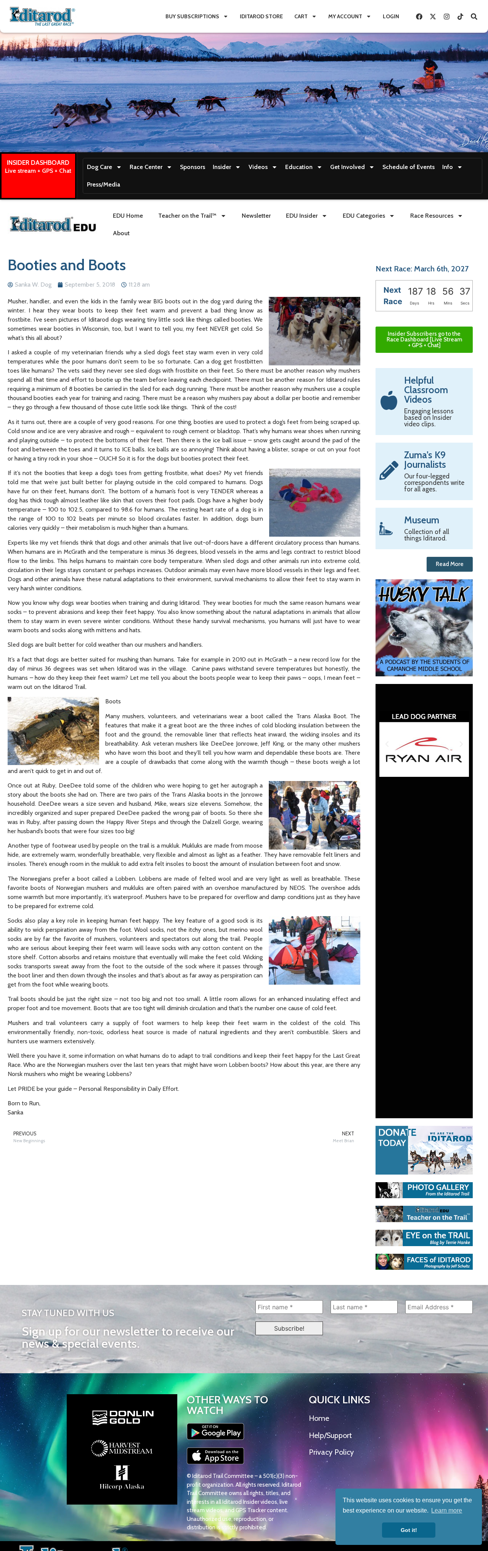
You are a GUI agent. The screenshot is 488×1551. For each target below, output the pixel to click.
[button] (387, 744)
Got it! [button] (409, 1530)
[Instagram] (446, 16)
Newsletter (256, 215)
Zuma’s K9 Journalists (425, 459)
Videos (258, 167)
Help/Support (330, 1435)
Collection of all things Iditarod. (426, 535)
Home (319, 1418)
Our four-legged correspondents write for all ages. (434, 482)
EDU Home (128, 215)
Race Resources (431, 215)
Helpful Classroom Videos (426, 390)
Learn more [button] (446, 1510)
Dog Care (99, 167)
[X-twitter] (432, 16)
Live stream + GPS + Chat (38, 170)
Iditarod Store (261, 16)
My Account (345, 16)
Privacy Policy (331, 1452)
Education (299, 167)
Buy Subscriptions (192, 16)
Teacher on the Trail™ (187, 215)
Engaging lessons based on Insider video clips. (429, 417)
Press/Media (103, 184)
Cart (301, 16)
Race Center (146, 167)
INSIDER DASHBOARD (38, 162)
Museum (421, 520)
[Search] (473, 16)
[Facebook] (419, 16)
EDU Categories (364, 215)
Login (391, 16)
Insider (222, 167)
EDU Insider (302, 215)
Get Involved (347, 167)
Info (447, 167)
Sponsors (192, 167)
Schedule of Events (408, 167)
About (121, 233)
